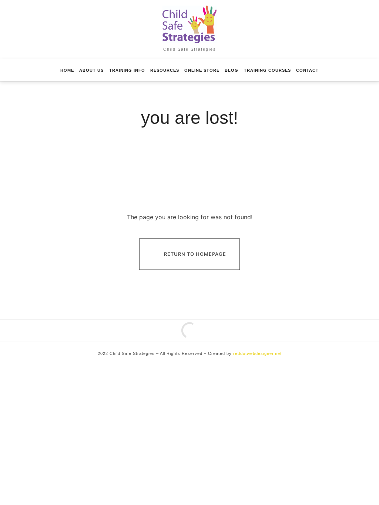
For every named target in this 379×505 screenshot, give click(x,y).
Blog (231, 70)
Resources (164, 70)
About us (91, 70)
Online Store (201, 70)
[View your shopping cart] (345, 70)
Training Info (127, 70)
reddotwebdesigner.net (257, 353)
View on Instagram (194, 336)
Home (67, 70)
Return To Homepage (195, 254)
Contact (307, 70)
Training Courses (267, 70)
